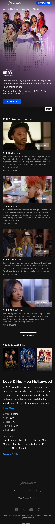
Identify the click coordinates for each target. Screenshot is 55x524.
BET (13, 430)
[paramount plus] (15, 3)
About (36, 9)
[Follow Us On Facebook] (16, 509)
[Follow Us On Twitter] (24, 509)
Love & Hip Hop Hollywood (16, 9)
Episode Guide (10, 454)
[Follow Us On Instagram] (38, 509)
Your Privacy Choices (27, 498)
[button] (4, 3)
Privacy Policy (35, 491)
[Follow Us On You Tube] (31, 509)
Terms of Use (19, 491)
